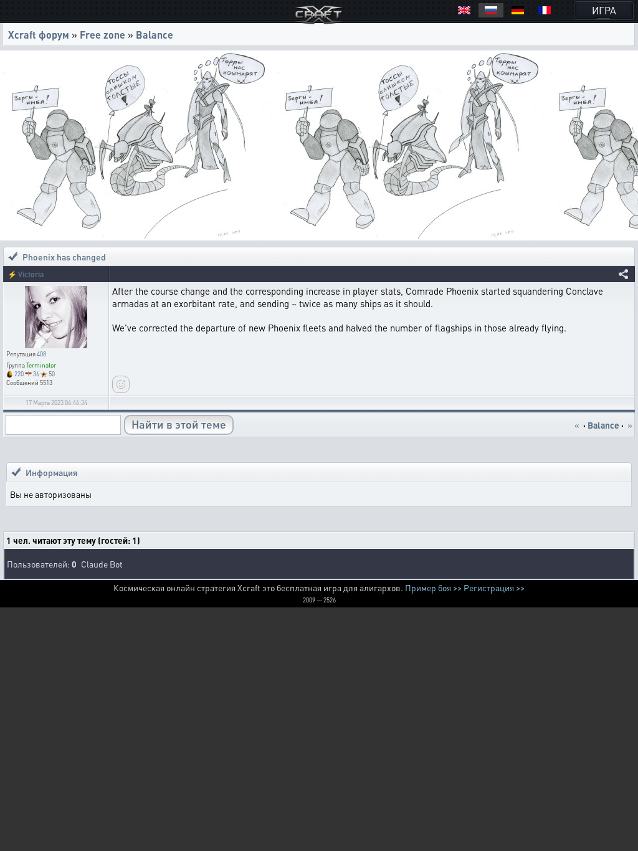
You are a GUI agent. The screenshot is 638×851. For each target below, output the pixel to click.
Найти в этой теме (178, 424)
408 (41, 354)
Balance (154, 34)
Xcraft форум (38, 34)
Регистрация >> (494, 587)
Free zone (102, 34)
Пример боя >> (433, 587)
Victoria (31, 274)
